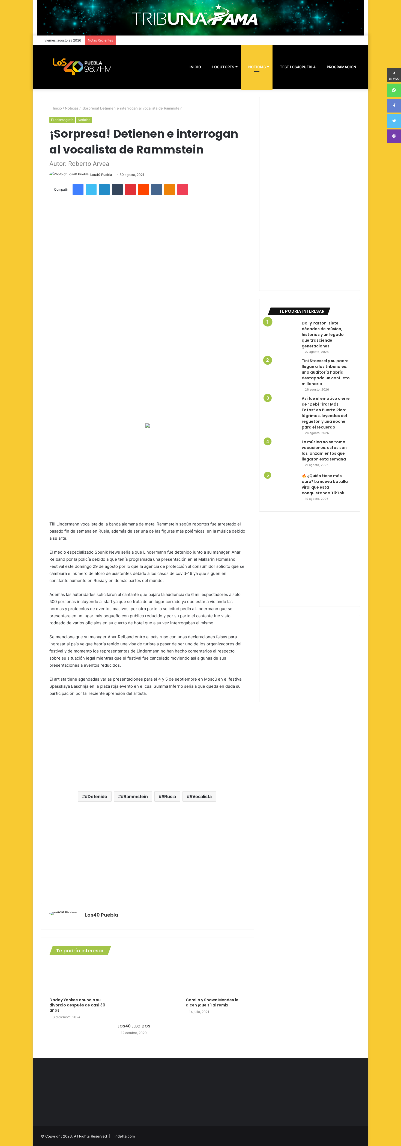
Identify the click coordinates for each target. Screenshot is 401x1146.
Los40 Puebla (101, 175)
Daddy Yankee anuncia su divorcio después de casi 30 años (77, 1005)
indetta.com (125, 1136)
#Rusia (168, 796)
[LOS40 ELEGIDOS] (148, 991)
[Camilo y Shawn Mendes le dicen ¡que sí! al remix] (216, 978)
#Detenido (96, 796)
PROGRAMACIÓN (341, 67)
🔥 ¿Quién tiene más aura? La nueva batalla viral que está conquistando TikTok (325, 484)
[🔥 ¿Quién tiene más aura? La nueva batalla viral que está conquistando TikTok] (283, 488)
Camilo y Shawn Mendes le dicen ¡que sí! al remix (212, 1002)
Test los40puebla (297, 67)
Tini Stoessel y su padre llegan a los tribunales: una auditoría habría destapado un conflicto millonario (326, 372)
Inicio (57, 108)
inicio (195, 67)
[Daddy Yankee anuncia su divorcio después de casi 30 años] (79, 978)
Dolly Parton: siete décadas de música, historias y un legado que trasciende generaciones (323, 334)
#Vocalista (201, 796)
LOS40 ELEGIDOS (134, 1026)
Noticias (256, 67)
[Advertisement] (147, 474)
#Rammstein (134, 796)
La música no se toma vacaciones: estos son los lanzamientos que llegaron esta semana (324, 450)
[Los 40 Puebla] (82, 67)
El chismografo (62, 120)
